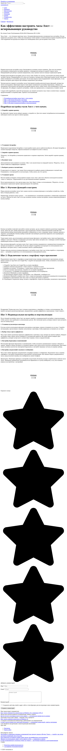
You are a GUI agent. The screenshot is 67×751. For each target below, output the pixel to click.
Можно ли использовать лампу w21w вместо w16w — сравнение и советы (23, 739)
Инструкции (8, 11)
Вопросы (7, 9)
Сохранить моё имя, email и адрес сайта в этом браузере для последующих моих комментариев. (31, 705)
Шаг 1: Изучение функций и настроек (15, 100)
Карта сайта (7, 730)
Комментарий (5, 702)
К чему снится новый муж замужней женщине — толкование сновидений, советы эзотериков (29, 722)
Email (3, 689)
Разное (6, 15)
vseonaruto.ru (4, 5)
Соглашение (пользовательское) (13, 746)
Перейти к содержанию (8, 1)
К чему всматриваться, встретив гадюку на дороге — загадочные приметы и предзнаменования (29, 740)
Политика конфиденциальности (13, 745)
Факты (6, 18)
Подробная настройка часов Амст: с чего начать (18, 98)
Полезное (7, 14)
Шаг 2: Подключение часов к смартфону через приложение (22, 101)
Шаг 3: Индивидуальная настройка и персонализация (20, 103)
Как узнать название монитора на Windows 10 (14, 719)
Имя (2, 686)
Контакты (7, 728)
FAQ (5, 7)
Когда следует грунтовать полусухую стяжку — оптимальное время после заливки (25, 716)
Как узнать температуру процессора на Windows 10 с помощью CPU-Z (22, 713)
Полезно (6, 12)
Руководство (8, 17)
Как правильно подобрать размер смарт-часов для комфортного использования (24, 737)
